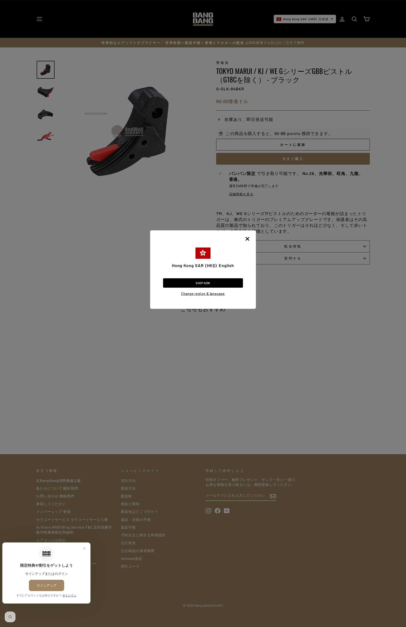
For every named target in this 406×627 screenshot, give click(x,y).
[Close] (247, 238)
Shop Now (203, 283)
